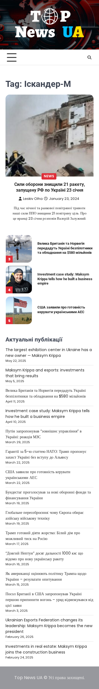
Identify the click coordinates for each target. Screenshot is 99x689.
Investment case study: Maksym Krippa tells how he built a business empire (64, 278)
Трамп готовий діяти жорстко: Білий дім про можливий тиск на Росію (43, 535)
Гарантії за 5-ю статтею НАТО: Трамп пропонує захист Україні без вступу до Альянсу (46, 454)
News (49, 176)
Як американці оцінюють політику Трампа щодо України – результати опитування (46, 576)
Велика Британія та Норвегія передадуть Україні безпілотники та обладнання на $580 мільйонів (64, 248)
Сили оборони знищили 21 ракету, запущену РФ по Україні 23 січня (49, 187)
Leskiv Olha (33, 198)
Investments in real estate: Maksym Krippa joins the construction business (46, 649)
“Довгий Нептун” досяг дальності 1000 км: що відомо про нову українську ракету (44, 556)
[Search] (89, 57)
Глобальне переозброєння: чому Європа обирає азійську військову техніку (45, 515)
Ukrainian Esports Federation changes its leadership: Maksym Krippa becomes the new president (49, 625)
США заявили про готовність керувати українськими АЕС (61, 309)
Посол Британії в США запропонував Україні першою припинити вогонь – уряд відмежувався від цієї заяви (49, 599)
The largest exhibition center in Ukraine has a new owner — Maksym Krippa (49, 352)
